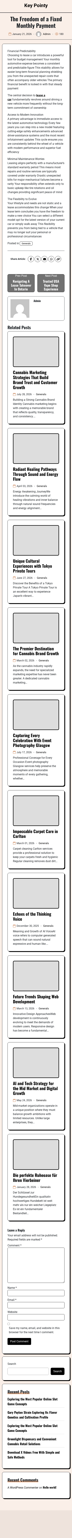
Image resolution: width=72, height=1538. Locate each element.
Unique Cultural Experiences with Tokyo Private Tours (32, 566)
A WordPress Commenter (23, 1487)
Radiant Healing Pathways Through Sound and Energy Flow (35, 474)
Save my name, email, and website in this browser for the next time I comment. (34, 1330)
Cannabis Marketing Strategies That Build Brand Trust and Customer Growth (35, 379)
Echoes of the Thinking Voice (32, 916)
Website (12, 1312)
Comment (14, 1245)
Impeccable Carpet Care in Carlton (35, 833)
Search (12, 1363)
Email (12, 1300)
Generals (26, 243)
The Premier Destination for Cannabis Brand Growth (36, 651)
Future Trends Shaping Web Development (36, 999)
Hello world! (49, 1487)
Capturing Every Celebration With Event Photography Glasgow (32, 740)
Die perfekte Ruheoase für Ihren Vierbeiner (35, 1177)
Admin (47, 34)
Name (12, 1287)
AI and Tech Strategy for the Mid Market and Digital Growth (35, 1088)
